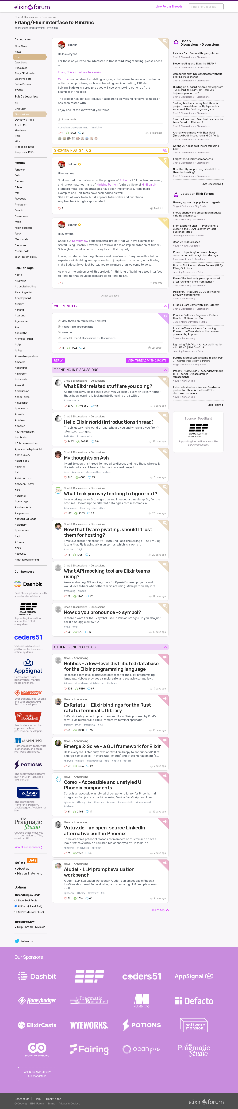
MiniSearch (149, 184)
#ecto (18, 274)
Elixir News (21, 46)
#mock (82, 591)
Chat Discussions (211, 184)
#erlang (19, 309)
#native (116, 760)
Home (65, 338)
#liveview (99, 802)
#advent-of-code (25, 519)
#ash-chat (77, 472)
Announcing (81, 658)
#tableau (69, 806)
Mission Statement (29, 873)
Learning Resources (184, 235)
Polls (18, 136)
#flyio (80, 549)
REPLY (58, 360)
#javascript (21, 402)
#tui (100, 725)
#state (127, 760)
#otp (18, 344)
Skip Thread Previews (31, 927)
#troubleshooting (25, 286)
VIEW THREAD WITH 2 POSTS (147, 360)
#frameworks (94, 760)
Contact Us (21, 1099)
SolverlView (79, 241)
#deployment (23, 298)
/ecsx (18, 233)
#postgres (21, 367)
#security (20, 553)
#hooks (111, 802)
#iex (17, 490)
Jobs (204, 322)
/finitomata (21, 239)
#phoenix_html (24, 484)
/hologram (21, 204)
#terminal (89, 725)
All (16, 103)
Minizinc (63, 79)
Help (38, 1099)
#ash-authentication (98, 472)
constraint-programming (78, 326)
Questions (199, 219)
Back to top (156, 910)
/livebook (20, 198)
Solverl (124, 180)
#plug (18, 350)
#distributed (97, 683)
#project (96, 847)
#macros (20, 362)
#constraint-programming (29, 27)
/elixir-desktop (23, 227)
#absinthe (21, 333)
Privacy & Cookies (69, 1103)
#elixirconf (21, 373)
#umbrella (20, 437)
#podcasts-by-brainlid (28, 449)
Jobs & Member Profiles (185, 322)
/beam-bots (22, 251)
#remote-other (24, 338)
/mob (18, 221)
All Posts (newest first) (30, 912)
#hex (67, 626)
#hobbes (112, 683)
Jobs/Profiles (23, 84)
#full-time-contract (27, 443)
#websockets (23, 507)
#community (71, 400)
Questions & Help (182, 219)
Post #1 (158, 208)
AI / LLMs (20, 125)
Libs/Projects (23, 78)
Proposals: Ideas (24, 146)
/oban (18, 187)
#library (68, 683)
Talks (200, 272)
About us (23, 868)
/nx (17, 192)
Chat (18, 57)
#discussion (70, 508)
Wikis (18, 141)
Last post (157, 347)
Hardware (20, 130)
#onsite (19, 414)
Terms (51, 1103)
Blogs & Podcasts (182, 206)
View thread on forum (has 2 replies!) (84, 321)
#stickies (69, 436)
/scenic (19, 210)
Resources (21, 68)
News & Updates (191, 246)
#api (17, 536)
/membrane (21, 216)
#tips (102, 508)
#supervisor (22, 513)
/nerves (68, 760)
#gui (106, 760)
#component (143, 802)
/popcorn (20, 245)
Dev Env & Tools (24, 119)
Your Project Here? (26, 256)
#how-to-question (26, 356)
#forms (19, 542)
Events (19, 89)
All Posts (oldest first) (29, 906)
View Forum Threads (169, 6)
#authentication (24, 431)
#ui (89, 802)
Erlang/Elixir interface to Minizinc (54, 22)
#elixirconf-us (23, 478)
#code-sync (22, 397)
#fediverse (82, 847)
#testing (20, 315)
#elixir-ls (20, 466)
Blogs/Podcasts (25, 73)
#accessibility (126, 802)
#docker (20, 426)
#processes (22, 530)
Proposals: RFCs (24, 152)
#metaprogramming (27, 559)
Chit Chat (20, 108)
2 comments (69, 119)
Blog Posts (200, 206)
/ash (66, 472)
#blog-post (22, 460)
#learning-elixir (88, 508)
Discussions (49, 17)
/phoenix (69, 802)
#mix (75, 626)
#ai (103, 893)
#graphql (20, 495)
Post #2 (158, 282)
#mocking (69, 591)
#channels (21, 379)
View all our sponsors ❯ (28, 847)
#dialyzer (20, 420)
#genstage (21, 501)
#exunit (19, 385)
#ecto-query (22, 455)
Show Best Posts (27, 900)
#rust (78, 725)
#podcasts (21, 408)
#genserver (21, 321)
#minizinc (52, 27)
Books (201, 235)
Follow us (27, 941)
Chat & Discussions (26, 17)
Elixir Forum (205, 194)
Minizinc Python (107, 184)
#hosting (69, 549)
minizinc (68, 332)
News (67, 658)
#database (81, 683)
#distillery (20, 524)
